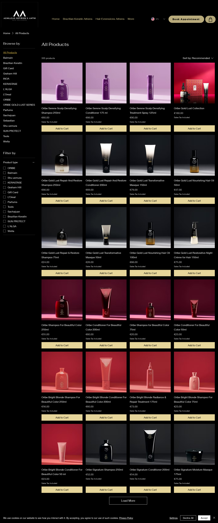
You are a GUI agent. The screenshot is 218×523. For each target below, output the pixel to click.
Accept (204, 517)
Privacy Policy (126, 517)
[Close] (214, 517)
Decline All (188, 517)
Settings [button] (173, 517)
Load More (128, 500)
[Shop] (210, 19)
